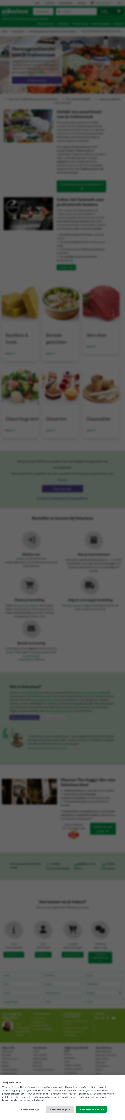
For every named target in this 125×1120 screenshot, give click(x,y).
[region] (62, 1097)
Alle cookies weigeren (60, 1109)
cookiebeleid (37, 1100)
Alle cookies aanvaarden (91, 1109)
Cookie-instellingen (30, 1109)
